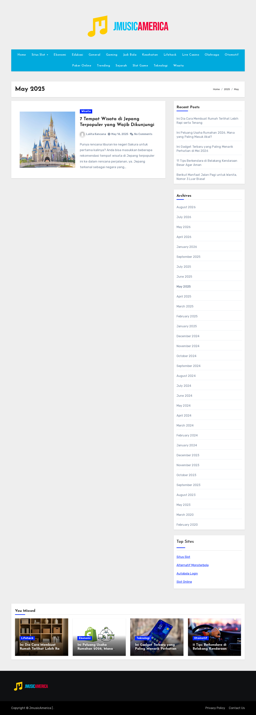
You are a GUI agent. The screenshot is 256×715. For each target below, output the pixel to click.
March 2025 (185, 306)
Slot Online (184, 582)
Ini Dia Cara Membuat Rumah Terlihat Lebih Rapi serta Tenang (41, 649)
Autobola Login (187, 573)
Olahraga (212, 54)
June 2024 (184, 395)
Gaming (112, 54)
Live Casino (190, 54)
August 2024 (186, 376)
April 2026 (184, 237)
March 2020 (185, 515)
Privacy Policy (215, 708)
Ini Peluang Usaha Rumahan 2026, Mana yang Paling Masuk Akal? (98, 649)
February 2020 (187, 524)
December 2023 (188, 455)
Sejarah (121, 65)
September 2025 (189, 257)
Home (21, 54)
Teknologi (161, 65)
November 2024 (188, 346)
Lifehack (170, 54)
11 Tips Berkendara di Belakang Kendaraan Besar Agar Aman (210, 649)
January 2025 (187, 326)
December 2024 (188, 336)
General (94, 54)
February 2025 (187, 316)
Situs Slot (183, 557)
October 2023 (186, 475)
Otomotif (232, 54)
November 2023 (188, 465)
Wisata (178, 65)
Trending (103, 65)
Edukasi (77, 54)
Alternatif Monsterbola (193, 565)
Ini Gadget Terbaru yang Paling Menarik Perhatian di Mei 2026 (155, 649)
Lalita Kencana (96, 134)
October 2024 (186, 356)
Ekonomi (60, 54)
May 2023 (184, 505)
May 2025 (184, 286)
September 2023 (189, 485)
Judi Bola (130, 54)
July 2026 (184, 217)
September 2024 (189, 366)
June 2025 (184, 276)
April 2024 (184, 415)
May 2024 (184, 405)
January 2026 (187, 247)
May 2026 (184, 227)
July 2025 (184, 266)
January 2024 (187, 445)
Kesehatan (150, 54)
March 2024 (185, 425)
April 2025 (184, 296)
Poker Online (81, 65)
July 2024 (184, 386)
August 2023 (186, 495)
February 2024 (187, 435)
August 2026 (186, 207)
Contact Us (237, 708)
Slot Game (140, 65)
